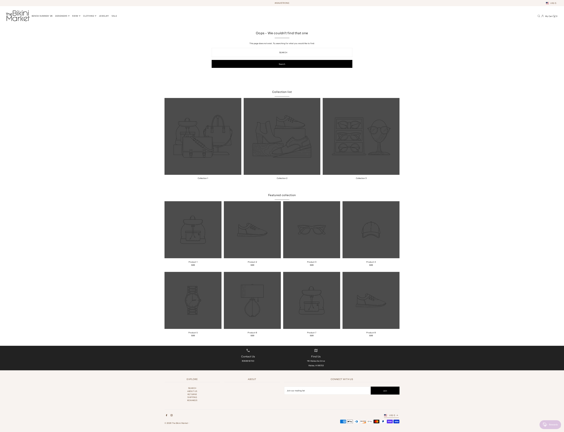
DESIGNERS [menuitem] (61, 16)
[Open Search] (539, 16)
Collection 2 (282, 178)
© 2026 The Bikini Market (176, 423)
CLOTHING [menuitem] (88, 16)
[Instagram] (172, 415)
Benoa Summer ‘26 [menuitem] (42, 16)
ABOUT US (192, 391)
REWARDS (192, 400)
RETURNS (192, 394)
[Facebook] (166, 415)
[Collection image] (202, 136)
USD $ (553, 3)
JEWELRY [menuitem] (104, 16)
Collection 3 (361, 178)
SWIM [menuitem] (75, 16)
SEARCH (192, 388)
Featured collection (282, 195)
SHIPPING (192, 397)
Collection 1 (203, 178)
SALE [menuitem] (114, 16)
